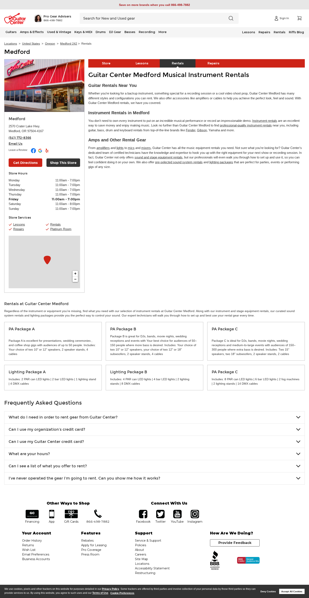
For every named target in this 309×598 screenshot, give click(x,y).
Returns (28, 545)
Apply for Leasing (94, 545)
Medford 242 (68, 43)
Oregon (50, 43)
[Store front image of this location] (44, 85)
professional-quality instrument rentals (246, 125)
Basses (129, 32)
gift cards (71, 511)
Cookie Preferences (122, 593)
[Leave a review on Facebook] (34, 152)
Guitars (11, 32)
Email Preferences (35, 554)
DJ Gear (115, 32)
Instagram (194, 511)
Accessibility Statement (152, 568)
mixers (146, 148)
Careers (140, 554)
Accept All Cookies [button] (291, 591)
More (162, 32)
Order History (32, 540)
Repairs (264, 32)
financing (32, 511)
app (51, 511)
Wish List (29, 550)
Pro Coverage (91, 550)
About (139, 550)
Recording (147, 32)
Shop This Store (63, 163)
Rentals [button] (55, 224)
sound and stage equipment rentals (158, 157)
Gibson (202, 130)
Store (106, 63)
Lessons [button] (19, 224)
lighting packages (221, 162)
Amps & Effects (32, 32)
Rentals (279, 32)
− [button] (75, 279)
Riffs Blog (296, 32)
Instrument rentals (264, 120)
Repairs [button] (18, 229)
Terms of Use (100, 593)
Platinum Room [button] (60, 229)
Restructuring (145, 573)
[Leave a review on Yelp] (46, 152)
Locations (10, 43)
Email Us (15, 144)
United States (31, 43)
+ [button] (75, 273)
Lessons (248, 32)
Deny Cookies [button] (268, 591)
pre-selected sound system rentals (179, 162)
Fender (190, 130)
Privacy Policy (110, 588)
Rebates (87, 540)
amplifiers (103, 148)
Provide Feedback (234, 543)
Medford (17, 52)
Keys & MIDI (83, 32)
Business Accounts (36, 559)
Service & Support (148, 540)
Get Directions (25, 163)
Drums (101, 32)
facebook (143, 511)
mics (131, 148)
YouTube (177, 511)
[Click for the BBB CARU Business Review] (248, 560)
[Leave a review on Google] (40, 152)
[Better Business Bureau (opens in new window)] (215, 560)
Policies (140, 545)
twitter (160, 511)
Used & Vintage (59, 32)
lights (120, 148)
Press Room (90, 554)
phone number (98, 511)
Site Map (141, 559)
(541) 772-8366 (20, 138)
